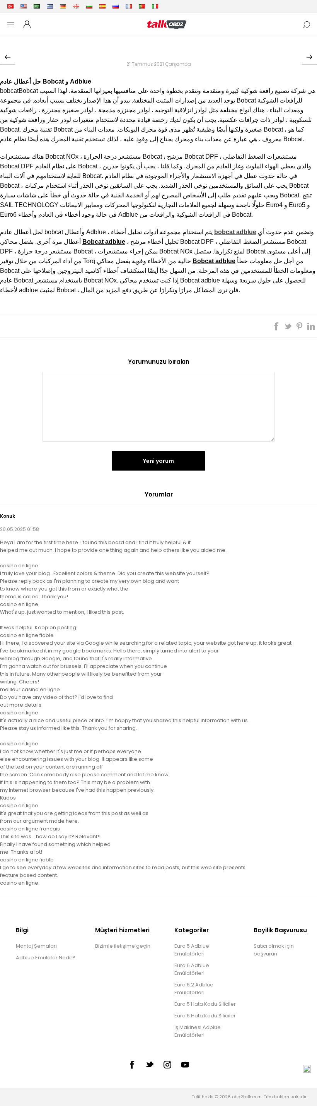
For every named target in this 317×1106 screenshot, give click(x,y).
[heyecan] (149, 1064)
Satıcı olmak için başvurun (274, 949)
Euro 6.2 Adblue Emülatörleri (193, 988)
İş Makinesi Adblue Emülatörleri (197, 1031)
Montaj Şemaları (36, 946)
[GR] (50, 6)
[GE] (76, 6)
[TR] (10, 6)
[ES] (102, 6)
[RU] (115, 6)
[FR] (129, 6)
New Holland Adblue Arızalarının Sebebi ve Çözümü (7, 57)
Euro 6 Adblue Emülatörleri (191, 969)
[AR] (37, 6)
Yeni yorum (158, 461)
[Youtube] (185, 1064)
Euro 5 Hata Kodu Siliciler (205, 1004)
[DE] (63, 6)
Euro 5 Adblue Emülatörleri (191, 949)
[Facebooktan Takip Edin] (132, 1064)
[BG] (89, 6)
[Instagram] (167, 1064)
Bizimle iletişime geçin (122, 946)
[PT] (142, 6)
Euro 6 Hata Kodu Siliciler (205, 1015)
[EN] (23, 6)
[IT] (155, 6)
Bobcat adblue (103, 241)
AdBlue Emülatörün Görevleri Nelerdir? (309, 57)
